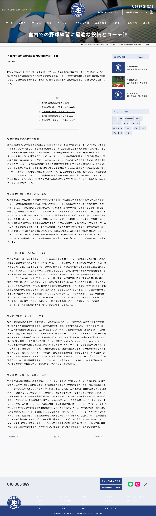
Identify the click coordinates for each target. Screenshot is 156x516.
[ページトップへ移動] (146, 484)
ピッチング (117, 123)
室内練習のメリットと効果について (58, 120)
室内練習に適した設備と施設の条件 (58, 107)
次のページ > (99, 436)
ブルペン (138, 118)
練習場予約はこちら (135, 12)
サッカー (128, 128)
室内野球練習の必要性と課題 (55, 102)
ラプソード (135, 123)
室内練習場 (129, 118)
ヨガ (142, 128)
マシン (126, 123)
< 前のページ (14, 436)
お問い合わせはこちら (108, 12)
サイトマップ (133, 500)
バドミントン (117, 128)
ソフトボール (117, 133)
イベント (128, 133)
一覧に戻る (56, 436)
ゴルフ (136, 128)
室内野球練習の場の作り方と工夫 (57, 115)
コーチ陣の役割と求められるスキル (58, 111)
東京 (120, 118)
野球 (114, 118)
